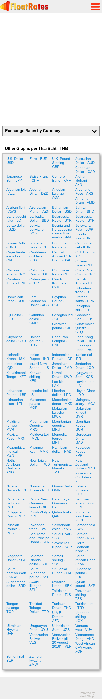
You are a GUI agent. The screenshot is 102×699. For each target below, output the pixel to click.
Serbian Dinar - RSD (84, 536)
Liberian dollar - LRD (61, 393)
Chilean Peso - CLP (84, 263)
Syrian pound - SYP (85, 584)
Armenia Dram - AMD (85, 200)
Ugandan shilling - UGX (82, 617)
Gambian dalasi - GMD (36, 319)
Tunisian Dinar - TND (61, 606)
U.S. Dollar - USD (16, 161)
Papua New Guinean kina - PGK (38, 503)
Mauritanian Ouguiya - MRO (38, 425)
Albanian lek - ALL (16, 191)
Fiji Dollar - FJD (14, 317)
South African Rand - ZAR (85, 560)
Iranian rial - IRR (84, 357)
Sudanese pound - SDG (83, 573)
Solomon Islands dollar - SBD (38, 560)
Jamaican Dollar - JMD (62, 366)
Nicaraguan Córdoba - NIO (84, 477)
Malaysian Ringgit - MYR (83, 412)
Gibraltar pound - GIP (61, 326)
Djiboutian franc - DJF (84, 290)
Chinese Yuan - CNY (15, 272)
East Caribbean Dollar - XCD (39, 301)
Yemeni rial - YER (16, 658)
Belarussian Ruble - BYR (62, 218)
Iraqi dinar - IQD (15, 366)
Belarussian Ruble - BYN (85, 218)
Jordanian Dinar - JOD (84, 366)
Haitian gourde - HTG (36, 341)
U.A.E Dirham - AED (59, 617)
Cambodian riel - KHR (84, 245)
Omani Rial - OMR (62, 488)
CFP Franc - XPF (85, 254)
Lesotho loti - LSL (39, 393)
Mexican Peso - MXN (15, 436)
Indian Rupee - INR (39, 357)
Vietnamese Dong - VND (84, 637)
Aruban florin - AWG (16, 209)
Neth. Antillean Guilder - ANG (13, 466)
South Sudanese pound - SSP (39, 573)
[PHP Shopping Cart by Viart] (90, 697)
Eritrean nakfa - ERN (84, 299)
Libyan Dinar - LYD (85, 393)
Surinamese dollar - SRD (16, 584)
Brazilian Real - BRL (83, 236)
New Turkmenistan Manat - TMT (63, 466)
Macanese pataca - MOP (37, 403)
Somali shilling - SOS (58, 560)
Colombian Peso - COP (38, 272)
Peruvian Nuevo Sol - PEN (84, 503)
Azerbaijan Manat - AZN (39, 209)
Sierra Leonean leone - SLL (84, 547)
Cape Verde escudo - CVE (15, 256)
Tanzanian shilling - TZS (83, 595)
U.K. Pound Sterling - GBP (61, 163)
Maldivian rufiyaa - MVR (13, 425)
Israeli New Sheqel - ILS (39, 366)
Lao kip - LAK (59, 384)
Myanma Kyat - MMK (38, 449)
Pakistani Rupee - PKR (82, 490)
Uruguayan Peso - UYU (38, 628)
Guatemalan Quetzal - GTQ (85, 328)
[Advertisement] (51, 69)
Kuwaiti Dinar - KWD (62, 375)
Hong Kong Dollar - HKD (85, 339)
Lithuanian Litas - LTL (14, 402)
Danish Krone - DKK (85, 281)
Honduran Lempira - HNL (60, 341)
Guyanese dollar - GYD (16, 339)
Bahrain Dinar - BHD (84, 209)
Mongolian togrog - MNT (60, 438)
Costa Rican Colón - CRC (85, 272)
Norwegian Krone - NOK (39, 488)
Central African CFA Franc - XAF (61, 256)
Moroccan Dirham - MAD (83, 438)
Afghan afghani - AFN (82, 180)
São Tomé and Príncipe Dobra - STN (39, 538)
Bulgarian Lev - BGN (37, 245)
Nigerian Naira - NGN (16, 488)
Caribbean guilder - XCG (37, 256)
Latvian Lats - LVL (84, 384)
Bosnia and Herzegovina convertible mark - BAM (62, 231)
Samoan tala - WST (85, 527)
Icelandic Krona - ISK (15, 357)
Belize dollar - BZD (16, 227)
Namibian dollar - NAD (61, 449)
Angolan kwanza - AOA (59, 193)
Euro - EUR (38, 159)
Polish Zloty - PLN (39, 514)
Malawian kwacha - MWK (59, 412)
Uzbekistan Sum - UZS (61, 628)
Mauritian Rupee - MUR (82, 425)
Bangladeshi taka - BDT (16, 218)
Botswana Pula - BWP (84, 227)
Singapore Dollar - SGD (16, 558)
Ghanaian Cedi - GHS (84, 317)
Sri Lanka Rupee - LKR (62, 571)
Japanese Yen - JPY (14, 178)
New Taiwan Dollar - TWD (39, 462)
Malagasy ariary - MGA (85, 402)
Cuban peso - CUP (39, 281)
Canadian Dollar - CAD (85, 170)
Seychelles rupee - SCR (62, 545)
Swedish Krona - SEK (62, 584)
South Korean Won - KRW (16, 573)
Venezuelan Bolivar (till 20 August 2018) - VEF (61, 640)
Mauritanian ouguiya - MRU (61, 425)
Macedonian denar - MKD (62, 402)
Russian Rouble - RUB (13, 529)
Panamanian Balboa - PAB (16, 503)
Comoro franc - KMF (61, 178)
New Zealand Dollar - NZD (85, 464)
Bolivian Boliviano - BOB (37, 229)
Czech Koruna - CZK (59, 283)
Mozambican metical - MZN (16, 451)
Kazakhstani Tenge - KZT (16, 375)
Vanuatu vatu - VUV (83, 628)
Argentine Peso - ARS (84, 191)
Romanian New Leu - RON (83, 516)
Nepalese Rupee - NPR (82, 451)
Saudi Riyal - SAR (62, 536)
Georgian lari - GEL (62, 317)
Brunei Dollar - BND (16, 245)
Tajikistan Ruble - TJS (61, 593)
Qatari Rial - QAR (61, 514)
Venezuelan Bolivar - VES (38, 638)
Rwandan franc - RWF (39, 527)
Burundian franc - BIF (60, 245)
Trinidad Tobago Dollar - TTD (39, 608)
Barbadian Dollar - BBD (39, 218)
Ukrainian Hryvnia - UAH (13, 630)
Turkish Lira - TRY (84, 606)
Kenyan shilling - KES (35, 377)
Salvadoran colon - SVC (61, 527)
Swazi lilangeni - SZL (37, 586)
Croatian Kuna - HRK (15, 281)
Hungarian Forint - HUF (85, 348)
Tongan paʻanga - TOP (13, 608)
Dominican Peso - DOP (15, 299)
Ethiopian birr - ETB (82, 308)
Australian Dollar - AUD (85, 161)
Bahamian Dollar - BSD (62, 209)
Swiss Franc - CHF (39, 178)
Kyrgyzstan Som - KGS (84, 375)
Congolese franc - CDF (61, 272)
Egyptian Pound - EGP (59, 301)
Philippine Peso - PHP (15, 514)
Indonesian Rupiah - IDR (62, 357)
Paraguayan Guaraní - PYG (61, 503)
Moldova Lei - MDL (39, 436)
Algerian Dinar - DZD (38, 191)
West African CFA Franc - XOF (85, 647)
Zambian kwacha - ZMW (36, 660)
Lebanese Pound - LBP (16, 393)
